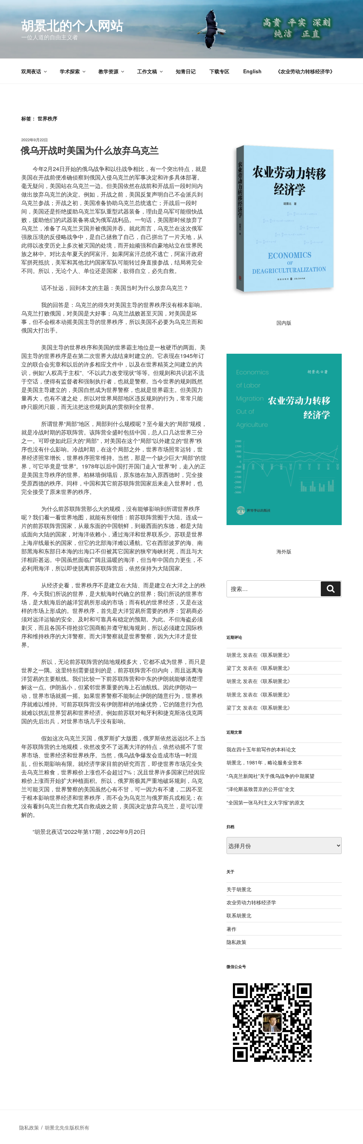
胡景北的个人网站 (72, 25)
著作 (231, 928)
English (252, 71)
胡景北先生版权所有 (68, 1127)
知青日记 (186, 71)
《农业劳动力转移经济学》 (305, 71)
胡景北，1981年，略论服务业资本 (264, 762)
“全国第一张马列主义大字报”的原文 (266, 802)
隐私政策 (236, 941)
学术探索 (70, 71)
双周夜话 (31, 71)
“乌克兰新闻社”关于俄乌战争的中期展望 (270, 775)
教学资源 (108, 71)
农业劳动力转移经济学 (251, 902)
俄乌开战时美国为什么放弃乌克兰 (90, 149)
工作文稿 (147, 71)
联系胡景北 (275, 654)
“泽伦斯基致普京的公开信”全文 (261, 788)
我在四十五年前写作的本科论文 (261, 749)
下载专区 (219, 71)
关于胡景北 (239, 889)
